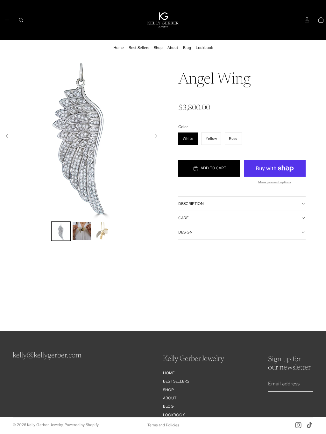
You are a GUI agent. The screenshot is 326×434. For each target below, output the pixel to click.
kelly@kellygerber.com (47, 355)
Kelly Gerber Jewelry (45, 424)
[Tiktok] (309, 425)
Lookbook (204, 47)
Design (185, 232)
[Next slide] (156, 137)
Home (118, 47)
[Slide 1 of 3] (61, 231)
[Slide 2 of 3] (82, 231)
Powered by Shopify (82, 424)
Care (183, 217)
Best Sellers (139, 47)
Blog (187, 47)
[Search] (21, 20)
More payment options (274, 182)
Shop (158, 47)
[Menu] (7, 20)
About (172, 47)
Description (191, 203)
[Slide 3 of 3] (102, 231)
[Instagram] (298, 425)
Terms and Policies (163, 425)
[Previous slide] (7, 137)
